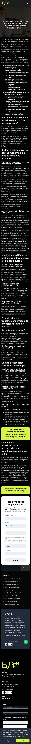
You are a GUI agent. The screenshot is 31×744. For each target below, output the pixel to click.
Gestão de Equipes (9, 590)
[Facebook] (8, 692)
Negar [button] (8, 740)
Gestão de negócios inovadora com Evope (17, 101)
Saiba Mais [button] (21, 736)
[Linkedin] (6, 644)
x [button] (29, 729)
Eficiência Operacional (10, 581)
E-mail (5, 711)
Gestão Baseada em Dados (11, 587)
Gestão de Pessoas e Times (11, 593)
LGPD (17, 340)
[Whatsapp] (26, 642)
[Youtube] (11, 692)
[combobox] (11, 568)
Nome (4, 704)
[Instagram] (9, 644)
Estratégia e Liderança (10, 584)
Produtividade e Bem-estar (11, 598)
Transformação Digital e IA (11, 604)
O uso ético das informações (16, 96)
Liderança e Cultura (9, 595)
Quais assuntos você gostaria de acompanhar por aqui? (14, 718)
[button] (27, 3)
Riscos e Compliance (10, 601)
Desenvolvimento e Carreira (12, 578)
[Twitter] (11, 644)
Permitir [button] (23, 740)
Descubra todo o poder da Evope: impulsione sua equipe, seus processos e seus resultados (15, 490)
